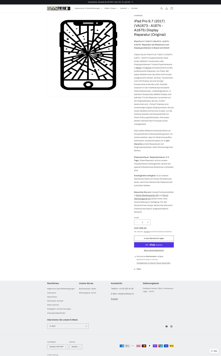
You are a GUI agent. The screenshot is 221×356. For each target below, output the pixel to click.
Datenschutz (52, 297)
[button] (88, 8)
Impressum (51, 293)
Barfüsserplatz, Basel (87, 289)
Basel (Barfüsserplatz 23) (147, 195)
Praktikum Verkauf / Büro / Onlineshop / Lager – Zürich (158, 290)
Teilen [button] (138, 269)
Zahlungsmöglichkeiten (56, 313)
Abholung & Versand (55, 301)
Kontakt (114, 299)
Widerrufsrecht (53, 305)
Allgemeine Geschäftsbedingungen (61, 289)
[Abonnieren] (86, 326)
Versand (147, 231)
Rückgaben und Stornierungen (59, 309)
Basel (138, 68)
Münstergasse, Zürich (87, 293)
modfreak (55, 355)
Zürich (148, 68)
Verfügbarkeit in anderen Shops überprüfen (154, 263)
